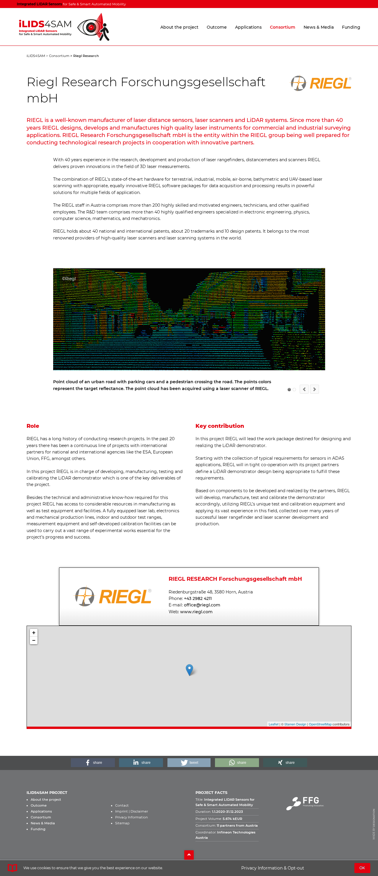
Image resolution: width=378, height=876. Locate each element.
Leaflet (273, 730)
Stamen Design (295, 730)
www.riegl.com (196, 618)
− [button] (33, 647)
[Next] (314, 395)
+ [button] (33, 639)
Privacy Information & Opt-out (272, 868)
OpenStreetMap (320, 730)
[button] (93, 769)
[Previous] (304, 395)
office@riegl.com (202, 611)
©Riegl (289, 396)
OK (362, 868)
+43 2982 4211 (198, 605)
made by (373, 830)
